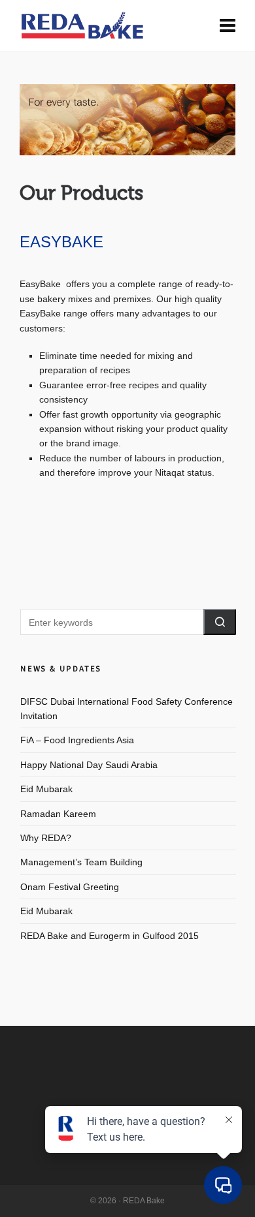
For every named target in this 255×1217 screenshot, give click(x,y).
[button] (219, 622)
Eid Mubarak (46, 789)
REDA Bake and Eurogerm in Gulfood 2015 (109, 936)
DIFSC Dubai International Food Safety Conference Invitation (126, 708)
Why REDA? (45, 838)
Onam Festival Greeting (69, 887)
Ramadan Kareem (58, 814)
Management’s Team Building (81, 862)
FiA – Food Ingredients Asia (77, 740)
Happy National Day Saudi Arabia (89, 765)
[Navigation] (227, 26)
